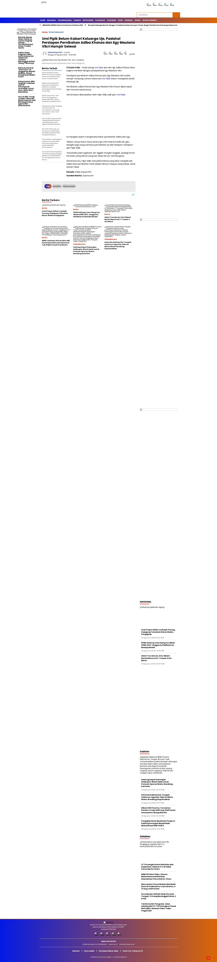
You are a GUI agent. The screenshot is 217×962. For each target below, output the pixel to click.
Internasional (65, 20)
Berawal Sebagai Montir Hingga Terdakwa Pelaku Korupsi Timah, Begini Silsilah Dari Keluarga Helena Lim (133, 25)
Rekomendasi (69, 186)
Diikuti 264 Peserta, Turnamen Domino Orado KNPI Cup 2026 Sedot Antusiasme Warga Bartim (158, 810)
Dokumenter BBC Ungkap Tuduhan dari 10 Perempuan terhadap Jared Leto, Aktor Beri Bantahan (26, 86)
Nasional (51, 20)
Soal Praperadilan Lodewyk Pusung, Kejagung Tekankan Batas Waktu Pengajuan (158, 632)
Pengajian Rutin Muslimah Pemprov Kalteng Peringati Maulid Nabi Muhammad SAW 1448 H (158, 823)
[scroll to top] (208, 958)
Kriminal (129, 20)
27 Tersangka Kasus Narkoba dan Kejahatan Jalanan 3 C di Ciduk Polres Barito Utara (157, 866)
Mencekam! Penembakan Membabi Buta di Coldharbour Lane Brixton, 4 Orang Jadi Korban (158, 886)
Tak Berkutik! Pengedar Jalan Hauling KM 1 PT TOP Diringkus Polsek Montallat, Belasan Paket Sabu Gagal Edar (158, 907)
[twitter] (155, 5)
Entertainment (150, 20)
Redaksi (76, 951)
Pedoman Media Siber (108, 951)
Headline (57, 186)
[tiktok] (172, 5)
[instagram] (161, 5)
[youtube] (166, 5)
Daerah (77, 20)
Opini (120, 20)
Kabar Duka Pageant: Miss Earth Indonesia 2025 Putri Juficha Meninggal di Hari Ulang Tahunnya (26, 57)
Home (42, 20)
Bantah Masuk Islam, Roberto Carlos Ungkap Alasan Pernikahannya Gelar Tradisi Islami (25, 42)
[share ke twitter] (111, 54)
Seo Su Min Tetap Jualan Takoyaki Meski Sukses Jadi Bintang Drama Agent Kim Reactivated (26, 101)
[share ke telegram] (121, 54)
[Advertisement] (27, 145)
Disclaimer (89, 951)
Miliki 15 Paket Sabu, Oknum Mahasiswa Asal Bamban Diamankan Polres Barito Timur (156, 876)
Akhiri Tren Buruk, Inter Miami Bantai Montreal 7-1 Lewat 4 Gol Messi (156, 658)
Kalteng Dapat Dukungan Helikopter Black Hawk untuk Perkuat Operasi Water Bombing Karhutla (157, 783)
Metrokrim (88, 20)
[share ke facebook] (106, 54)
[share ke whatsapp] (116, 54)
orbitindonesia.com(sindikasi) (94, 944)
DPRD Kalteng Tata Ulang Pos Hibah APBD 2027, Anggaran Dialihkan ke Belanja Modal (158, 645)
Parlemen (111, 20)
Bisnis (138, 20)
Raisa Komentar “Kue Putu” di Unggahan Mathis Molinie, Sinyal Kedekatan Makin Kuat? (26, 72)
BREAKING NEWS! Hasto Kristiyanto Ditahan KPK (63, 25)
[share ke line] (126, 54)
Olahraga (100, 20)
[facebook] (149, 5)
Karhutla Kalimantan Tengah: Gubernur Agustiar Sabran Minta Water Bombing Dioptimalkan (157, 797)
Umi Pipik (98, 67)
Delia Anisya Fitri (55, 52)
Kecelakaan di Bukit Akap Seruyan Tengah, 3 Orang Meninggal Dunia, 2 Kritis (158, 896)
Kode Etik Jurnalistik (133, 951)
